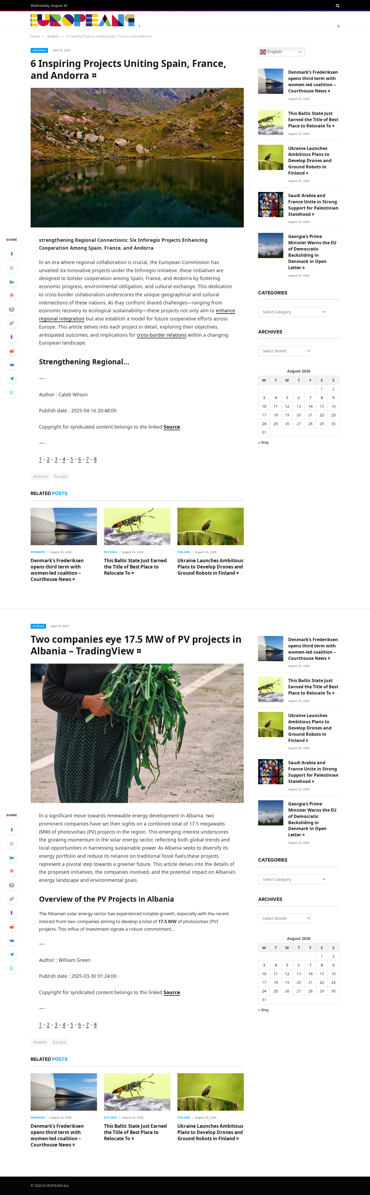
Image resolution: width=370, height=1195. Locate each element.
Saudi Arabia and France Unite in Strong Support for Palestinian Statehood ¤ (313, 204)
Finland (183, 552)
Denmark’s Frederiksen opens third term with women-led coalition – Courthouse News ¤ (57, 569)
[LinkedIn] (11, 281)
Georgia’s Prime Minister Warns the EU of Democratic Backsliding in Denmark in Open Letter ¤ (312, 251)
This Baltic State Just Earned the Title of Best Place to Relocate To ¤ (135, 566)
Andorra (39, 50)
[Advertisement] (203, 19)
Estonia (110, 552)
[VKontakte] (11, 364)
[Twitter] (11, 267)
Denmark (38, 552)
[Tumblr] (11, 337)
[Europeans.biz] (82, 20)
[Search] (337, 6)
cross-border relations (161, 335)
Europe (60, 476)
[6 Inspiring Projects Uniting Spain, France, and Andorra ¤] (137, 157)
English (274, 52)
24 (264, 423)
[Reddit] (11, 350)
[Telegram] (11, 378)
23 (333, 414)
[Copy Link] (11, 323)
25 (276, 423)
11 (276, 406)
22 (322, 414)
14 (310, 406)
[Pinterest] (11, 295)
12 (287, 406)
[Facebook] (11, 254)
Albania (38, 626)
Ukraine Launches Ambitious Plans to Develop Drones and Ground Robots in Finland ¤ (210, 566)
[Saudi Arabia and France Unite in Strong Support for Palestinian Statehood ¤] (270, 204)
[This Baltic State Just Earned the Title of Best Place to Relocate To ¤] (137, 526)
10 (264, 406)
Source (172, 426)
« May (263, 442)
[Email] (11, 309)
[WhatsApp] (11, 392)
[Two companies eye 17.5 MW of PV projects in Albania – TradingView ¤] (137, 733)
